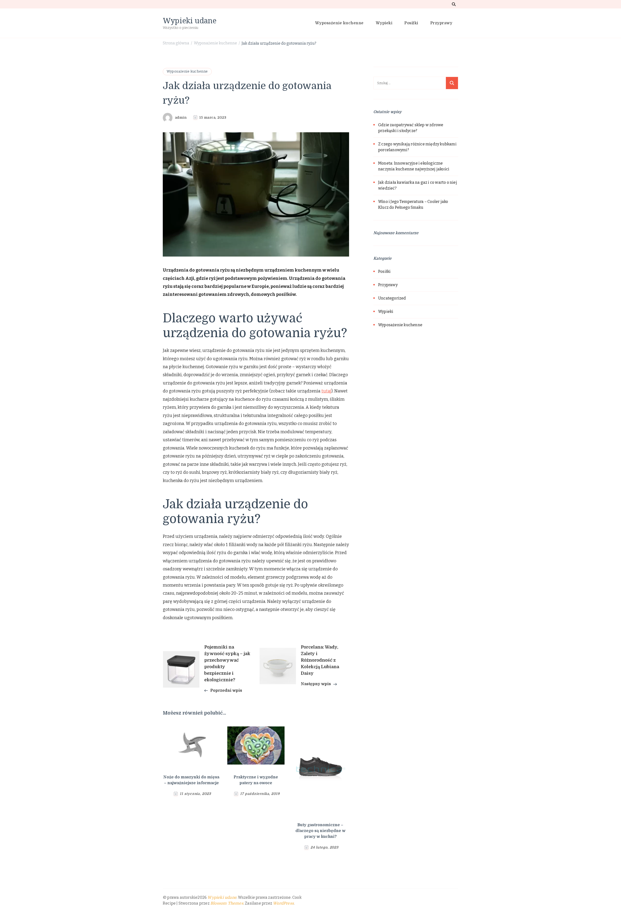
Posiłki (411, 23)
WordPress (283, 903)
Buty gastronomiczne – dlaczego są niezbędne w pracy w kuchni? (320, 831)
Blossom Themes (226, 903)
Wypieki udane (189, 20)
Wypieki (384, 23)
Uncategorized (392, 298)
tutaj (326, 391)
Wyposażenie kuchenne (339, 23)
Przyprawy (441, 23)
